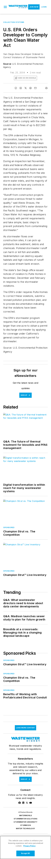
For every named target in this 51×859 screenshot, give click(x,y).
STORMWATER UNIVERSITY (25, 822)
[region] (25, 847)
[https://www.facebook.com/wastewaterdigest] (19, 802)
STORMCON (25, 825)
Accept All (25, 853)
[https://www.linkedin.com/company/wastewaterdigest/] (23, 802)
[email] (35, 88)
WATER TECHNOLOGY (25, 828)
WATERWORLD (25, 815)
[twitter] (25, 88)
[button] (5, 7)
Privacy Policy (29, 846)
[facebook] (15, 88)
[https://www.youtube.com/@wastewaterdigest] (30, 802)
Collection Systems (13, 22)
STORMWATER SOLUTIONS (25, 819)
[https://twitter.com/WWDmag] (27, 802)
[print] (46, 88)
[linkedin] (20, 88)
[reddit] (30, 88)
